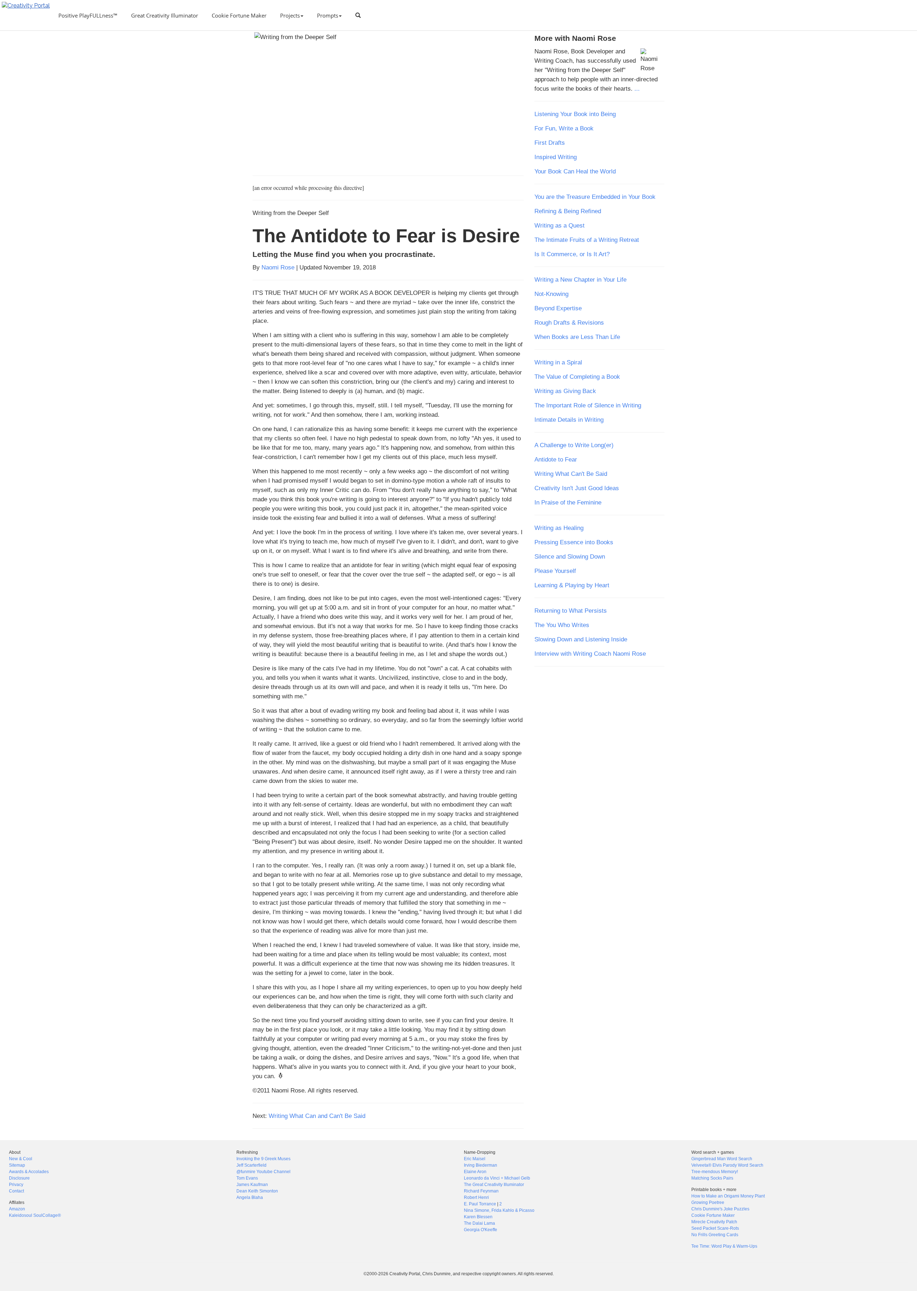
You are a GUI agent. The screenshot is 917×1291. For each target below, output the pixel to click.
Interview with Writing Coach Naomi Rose (590, 653)
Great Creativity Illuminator (164, 15)
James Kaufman (252, 1184)
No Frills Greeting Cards (714, 1234)
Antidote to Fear (555, 459)
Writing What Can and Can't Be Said (317, 1115)
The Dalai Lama (479, 1223)
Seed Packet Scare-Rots (715, 1228)
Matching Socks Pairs (712, 1178)
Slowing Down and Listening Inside (580, 639)
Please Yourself (555, 570)
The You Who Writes (561, 624)
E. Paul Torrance (480, 1203)
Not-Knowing (551, 293)
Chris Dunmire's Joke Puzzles (720, 1208)
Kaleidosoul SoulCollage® (35, 1215)
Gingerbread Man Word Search (721, 1158)
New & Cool (20, 1158)
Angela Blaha (249, 1197)
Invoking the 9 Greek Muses (263, 1158)
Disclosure (19, 1178)
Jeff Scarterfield (251, 1165)
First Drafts (549, 142)
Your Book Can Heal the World (575, 171)
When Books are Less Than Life (577, 336)
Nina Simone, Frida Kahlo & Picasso (499, 1210)
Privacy (16, 1184)
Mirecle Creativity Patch (714, 1221)
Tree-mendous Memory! (714, 1171)
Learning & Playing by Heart (571, 585)
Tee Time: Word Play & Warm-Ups (724, 1246)
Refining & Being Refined (567, 211)
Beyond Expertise (558, 308)
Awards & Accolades (29, 1171)
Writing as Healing (559, 527)
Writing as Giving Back (565, 391)
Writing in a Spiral (558, 362)
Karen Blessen (478, 1216)
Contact (16, 1191)
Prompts (327, 15)
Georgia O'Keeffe (480, 1229)
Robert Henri (476, 1197)
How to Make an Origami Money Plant (728, 1196)
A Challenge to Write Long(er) (574, 445)
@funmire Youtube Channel (263, 1171)
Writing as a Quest (559, 225)
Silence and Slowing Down (569, 556)
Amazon (17, 1208)
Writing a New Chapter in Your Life (580, 279)
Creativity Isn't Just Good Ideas (576, 488)
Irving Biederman (480, 1165)
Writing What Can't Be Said (570, 473)
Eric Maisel (474, 1158)
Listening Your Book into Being (575, 114)
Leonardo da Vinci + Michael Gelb (497, 1178)
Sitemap (17, 1165)
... (637, 88)
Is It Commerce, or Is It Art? (572, 254)
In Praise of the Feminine (567, 502)
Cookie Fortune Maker (239, 15)
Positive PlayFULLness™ (87, 15)
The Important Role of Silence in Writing (587, 405)
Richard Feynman (481, 1191)
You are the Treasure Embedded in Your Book (595, 196)
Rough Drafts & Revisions (569, 322)
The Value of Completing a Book (577, 376)
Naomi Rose (277, 267)
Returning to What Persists (570, 610)
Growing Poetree (707, 1202)
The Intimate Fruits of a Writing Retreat (586, 239)
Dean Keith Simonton (257, 1191)
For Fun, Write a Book (564, 128)
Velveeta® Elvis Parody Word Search (727, 1165)
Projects (290, 15)
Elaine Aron (475, 1171)
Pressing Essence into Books (573, 542)
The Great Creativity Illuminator (494, 1184)
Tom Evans (247, 1178)
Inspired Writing (555, 157)
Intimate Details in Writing (569, 419)
